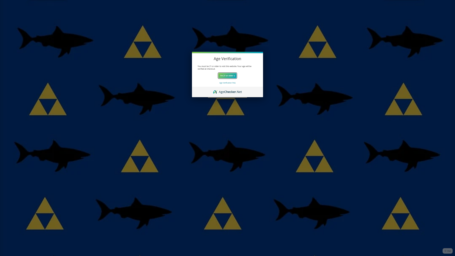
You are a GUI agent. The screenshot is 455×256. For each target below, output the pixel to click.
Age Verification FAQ (227, 83)
